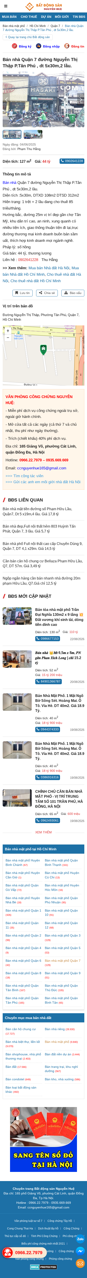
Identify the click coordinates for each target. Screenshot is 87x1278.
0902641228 (74, 161)
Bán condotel (15, 1079)
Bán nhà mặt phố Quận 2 (23, 935)
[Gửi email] (80, 1264)
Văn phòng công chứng (29, 1258)
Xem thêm (43, 832)
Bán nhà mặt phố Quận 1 (23, 910)
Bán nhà (9, 183)
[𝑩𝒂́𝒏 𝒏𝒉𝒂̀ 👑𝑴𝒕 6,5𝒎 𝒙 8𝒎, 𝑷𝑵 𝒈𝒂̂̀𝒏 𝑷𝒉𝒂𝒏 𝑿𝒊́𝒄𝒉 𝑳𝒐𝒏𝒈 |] (17, 659)
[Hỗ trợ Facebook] (80, 1252)
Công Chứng (71, 1228)
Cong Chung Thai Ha (20, 1228)
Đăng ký (25, 46)
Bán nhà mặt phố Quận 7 (63, 960)
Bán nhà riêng (55, 1029)
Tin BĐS (79, 16)
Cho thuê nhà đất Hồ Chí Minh (35, 281)
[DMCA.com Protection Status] (43, 1267)
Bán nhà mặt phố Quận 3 (63, 935)
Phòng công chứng (60, 1258)
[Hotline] (7, 1252)
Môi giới (62, 16)
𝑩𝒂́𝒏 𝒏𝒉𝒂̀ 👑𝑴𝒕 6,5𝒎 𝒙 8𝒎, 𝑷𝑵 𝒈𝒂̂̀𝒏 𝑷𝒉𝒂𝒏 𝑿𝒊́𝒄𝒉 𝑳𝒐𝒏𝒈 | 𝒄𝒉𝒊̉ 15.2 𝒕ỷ (58, 658)
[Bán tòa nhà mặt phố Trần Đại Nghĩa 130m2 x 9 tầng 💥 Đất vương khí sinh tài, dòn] (17, 616)
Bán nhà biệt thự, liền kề (23, 1042)
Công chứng (66, 1251)
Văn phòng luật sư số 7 (28, 1221)
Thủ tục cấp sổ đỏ (15, 1236)
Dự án (46, 16)
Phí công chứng (72, 1236)
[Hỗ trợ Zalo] (80, 1240)
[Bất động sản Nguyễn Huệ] (43, 6)
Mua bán (9, 16)
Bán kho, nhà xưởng (59, 1079)
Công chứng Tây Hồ (60, 1221)
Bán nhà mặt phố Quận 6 (23, 960)
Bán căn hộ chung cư (21, 1029)
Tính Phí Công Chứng (44, 1236)
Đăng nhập (51, 46)
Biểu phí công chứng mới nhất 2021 (43, 1243)
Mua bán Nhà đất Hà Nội (49, 268)
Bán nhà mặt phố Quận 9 (63, 973)
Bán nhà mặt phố (57, 1042)
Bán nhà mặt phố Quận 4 (23, 948)
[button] (80, 99)
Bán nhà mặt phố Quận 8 (23, 973)
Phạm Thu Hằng (29, 149)
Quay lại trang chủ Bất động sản (29, 37)
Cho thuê (29, 16)
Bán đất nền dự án (58, 1054)
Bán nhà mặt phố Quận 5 (63, 948)
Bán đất (11, 1066)
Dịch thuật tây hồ (48, 1228)
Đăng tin (77, 46)
